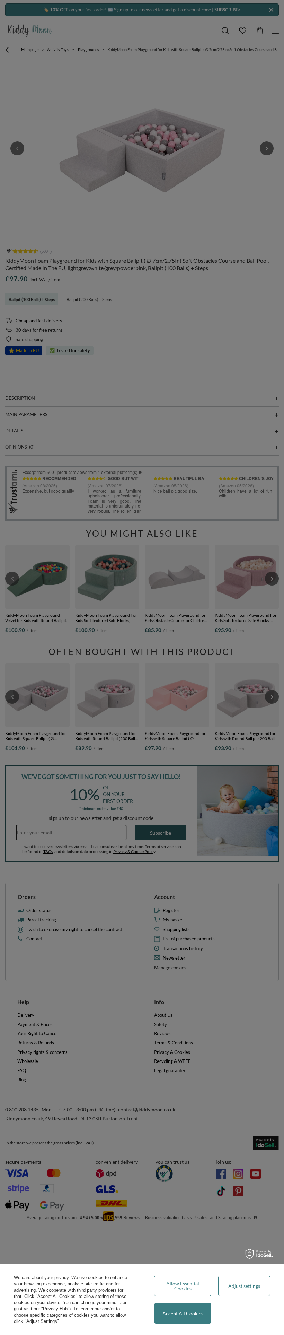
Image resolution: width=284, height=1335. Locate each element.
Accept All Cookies (182, 1313)
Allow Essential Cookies (182, 1286)
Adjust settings (244, 1286)
